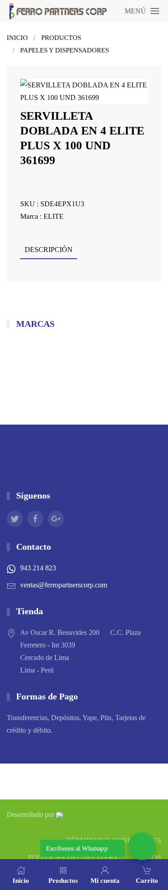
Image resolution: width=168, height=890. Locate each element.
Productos (61, 37)
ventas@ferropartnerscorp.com (63, 585)
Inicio (17, 37)
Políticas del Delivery (73, 857)
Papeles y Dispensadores (64, 50)
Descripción (49, 249)
